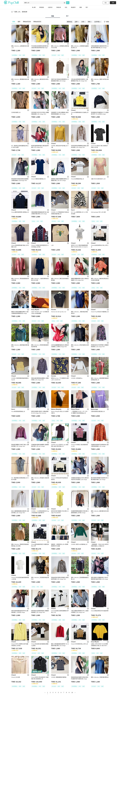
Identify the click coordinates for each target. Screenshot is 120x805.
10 (72, 692)
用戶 (67, 16)
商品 (52, 16)
